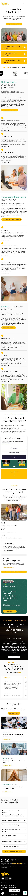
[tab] (14, 813)
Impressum (4, 887)
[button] (25, 3)
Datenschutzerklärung (7, 444)
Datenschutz (4, 885)
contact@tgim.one (14, 890)
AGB (2, 889)
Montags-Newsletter (17, 863)
